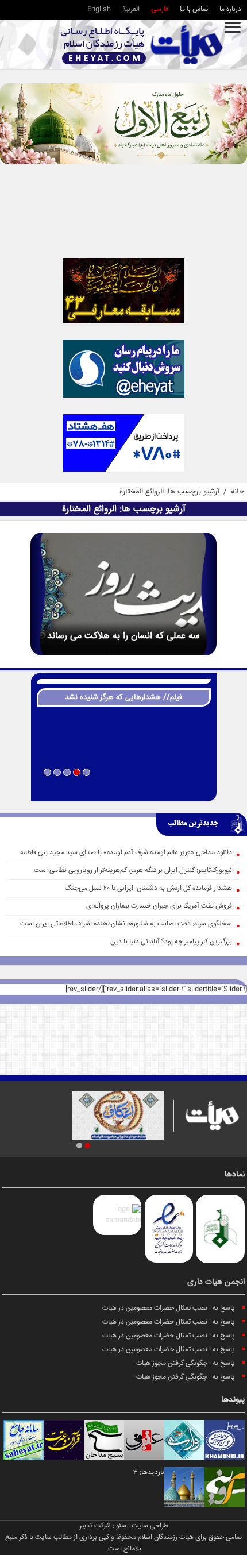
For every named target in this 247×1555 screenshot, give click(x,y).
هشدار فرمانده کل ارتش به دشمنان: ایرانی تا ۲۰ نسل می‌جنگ (148, 888)
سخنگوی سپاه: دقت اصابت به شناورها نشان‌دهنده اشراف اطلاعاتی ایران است (126, 924)
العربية (131, 9)
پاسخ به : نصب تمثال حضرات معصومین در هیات (168, 1308)
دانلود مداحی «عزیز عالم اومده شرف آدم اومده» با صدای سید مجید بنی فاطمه (126, 852)
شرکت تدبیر (95, 1526)
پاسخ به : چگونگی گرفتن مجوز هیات (185, 1363)
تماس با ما (194, 9)
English (99, 9)
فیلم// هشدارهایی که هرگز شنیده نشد (123, 697)
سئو (121, 1526)
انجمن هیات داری (216, 1282)
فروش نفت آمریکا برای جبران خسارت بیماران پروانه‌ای (159, 906)
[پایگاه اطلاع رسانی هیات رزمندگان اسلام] (142, 44)
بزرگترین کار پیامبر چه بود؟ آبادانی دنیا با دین (171, 941)
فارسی (159, 9)
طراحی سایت (150, 1526)
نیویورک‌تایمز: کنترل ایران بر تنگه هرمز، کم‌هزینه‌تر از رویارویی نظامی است (133, 870)
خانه (237, 491)
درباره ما (230, 9)
